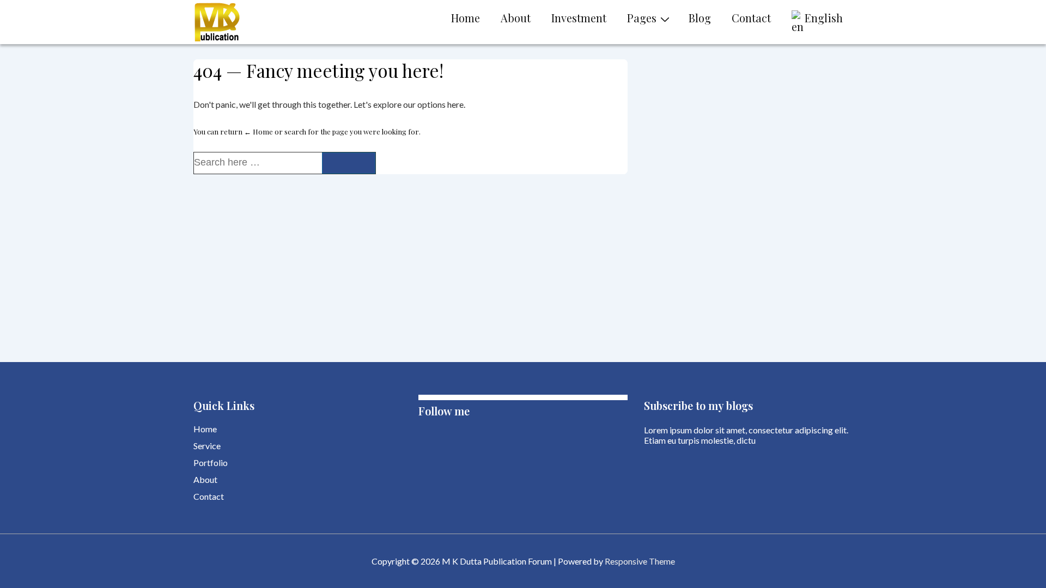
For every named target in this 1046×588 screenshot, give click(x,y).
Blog (700, 17)
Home (465, 17)
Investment (578, 17)
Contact (751, 17)
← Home (258, 131)
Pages (641, 17)
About (516, 17)
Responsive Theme (640, 561)
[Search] (348, 163)
